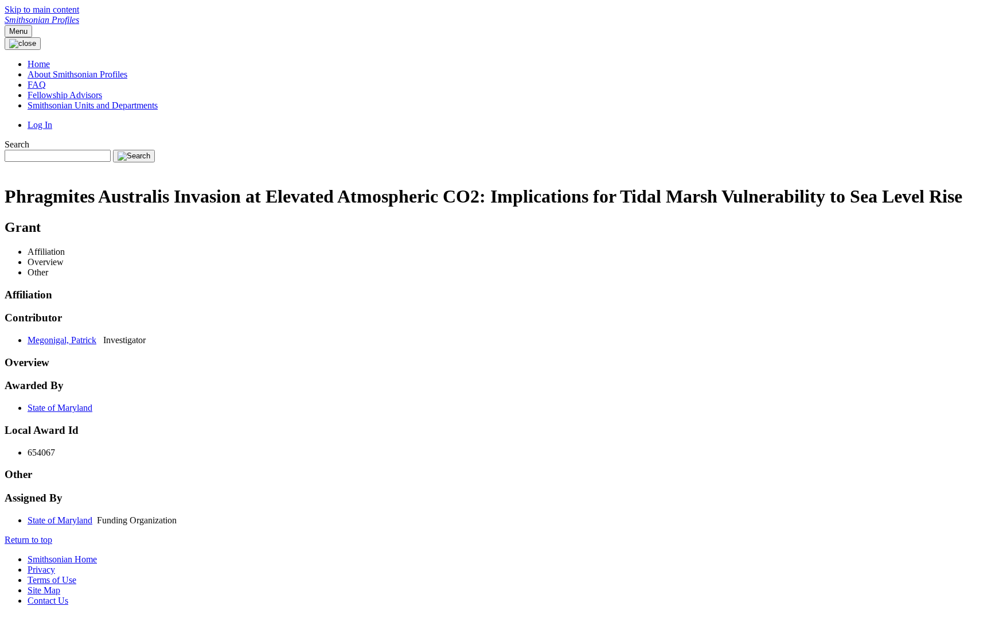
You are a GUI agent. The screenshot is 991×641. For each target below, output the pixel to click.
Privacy (41, 569)
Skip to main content (42, 9)
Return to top (28, 540)
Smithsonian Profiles (42, 20)
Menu (18, 31)
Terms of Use (52, 580)
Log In (40, 125)
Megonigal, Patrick (62, 340)
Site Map (44, 590)
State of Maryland (60, 408)
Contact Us (48, 600)
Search (17, 144)
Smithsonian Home (62, 559)
